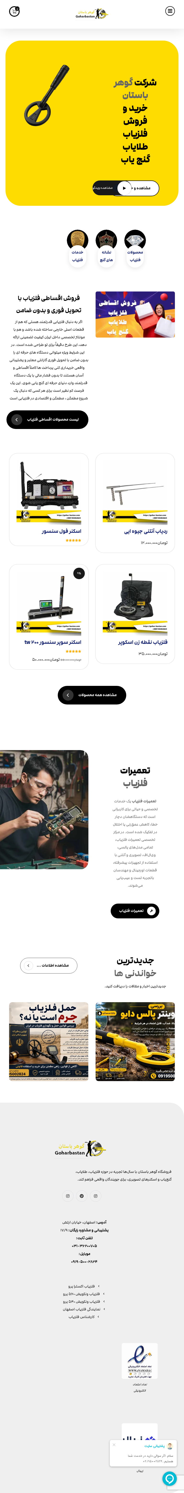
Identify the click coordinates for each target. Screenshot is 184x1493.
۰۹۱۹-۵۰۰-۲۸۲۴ (84, 1262)
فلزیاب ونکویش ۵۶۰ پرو (81, 1294)
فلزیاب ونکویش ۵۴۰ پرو (81, 1301)
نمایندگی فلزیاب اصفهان (81, 1309)
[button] (170, 11)
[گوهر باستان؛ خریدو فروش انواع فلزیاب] (92, 14)
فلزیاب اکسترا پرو (81, 1286)
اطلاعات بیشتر (51, 486)
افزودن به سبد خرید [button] (133, 488)
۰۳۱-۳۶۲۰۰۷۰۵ (84, 1246)
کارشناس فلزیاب (81, 1316)
